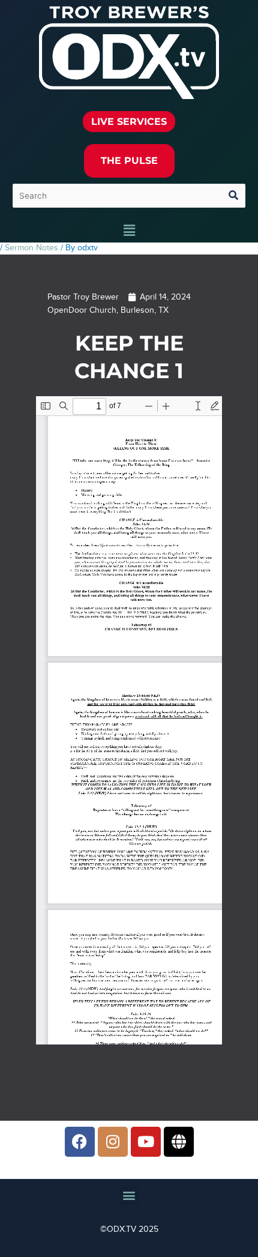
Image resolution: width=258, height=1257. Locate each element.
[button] (129, 231)
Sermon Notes (31, 248)
